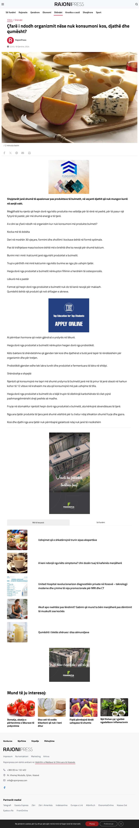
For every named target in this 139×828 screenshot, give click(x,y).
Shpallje (35, 741)
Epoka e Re (8, 810)
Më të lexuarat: (38, 522)
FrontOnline (22, 810)
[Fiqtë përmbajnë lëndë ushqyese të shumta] (83, 707)
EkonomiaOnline (106, 805)
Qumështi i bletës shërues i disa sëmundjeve (63, 632)
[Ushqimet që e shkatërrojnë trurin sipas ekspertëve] (17, 540)
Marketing (36, 756)
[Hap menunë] (2, 4)
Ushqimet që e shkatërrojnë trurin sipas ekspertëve (67, 540)
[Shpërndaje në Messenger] (16, 153)
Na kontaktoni (21, 756)
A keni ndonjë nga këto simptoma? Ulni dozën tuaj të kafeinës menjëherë (80, 563)
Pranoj (92, 823)
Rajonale (23, 12)
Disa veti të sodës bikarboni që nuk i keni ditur (50, 723)
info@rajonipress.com (17, 780)
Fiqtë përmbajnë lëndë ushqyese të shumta (82, 721)
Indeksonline (61, 805)
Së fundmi (11, 12)
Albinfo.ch (90, 805)
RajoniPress (20, 40)
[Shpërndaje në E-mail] (22, 153)
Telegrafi (7, 805)
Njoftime (22, 741)
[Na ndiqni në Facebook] (4, 788)
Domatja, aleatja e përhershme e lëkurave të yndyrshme (20, 723)
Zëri (33, 805)
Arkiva (46, 756)
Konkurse (7, 741)
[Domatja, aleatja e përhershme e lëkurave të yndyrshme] (21, 707)
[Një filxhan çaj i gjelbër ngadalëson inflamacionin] (114, 707)
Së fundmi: (101, 522)
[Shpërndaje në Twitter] (10, 153)
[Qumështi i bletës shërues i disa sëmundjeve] (17, 632)
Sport (98, 12)
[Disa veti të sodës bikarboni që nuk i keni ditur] (52, 707)
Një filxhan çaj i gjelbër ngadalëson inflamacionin (114, 721)
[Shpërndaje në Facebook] (4, 153)
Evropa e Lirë (77, 805)
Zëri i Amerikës (46, 805)
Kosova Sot (122, 805)
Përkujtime (49, 741)
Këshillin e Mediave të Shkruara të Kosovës (55, 762)
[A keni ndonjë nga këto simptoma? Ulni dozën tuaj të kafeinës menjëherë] (17, 563)
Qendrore (35, 12)
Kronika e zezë (72, 12)
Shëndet (58, 12)
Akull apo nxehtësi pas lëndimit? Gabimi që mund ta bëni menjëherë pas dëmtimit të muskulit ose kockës (85, 609)
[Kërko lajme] (136, 4)
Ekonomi (47, 12)
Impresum (7, 756)
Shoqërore (88, 12)
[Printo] (28, 153)
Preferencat (108, 823)
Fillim (9, 20)
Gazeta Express (21, 805)
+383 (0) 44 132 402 (16, 770)
